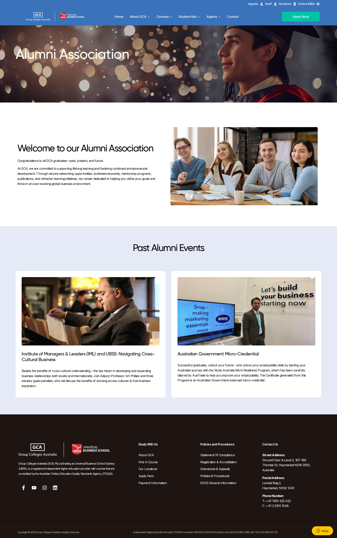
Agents (253, 4)
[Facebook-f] (23, 488)
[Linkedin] (55, 488)
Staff (268, 4)
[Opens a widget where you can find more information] (322, 531)
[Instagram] (45, 488)
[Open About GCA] (148, 16)
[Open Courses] (171, 16)
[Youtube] (34, 488)
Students (285, 4)
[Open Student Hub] (199, 16)
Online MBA (306, 4)
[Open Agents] (219, 16)
